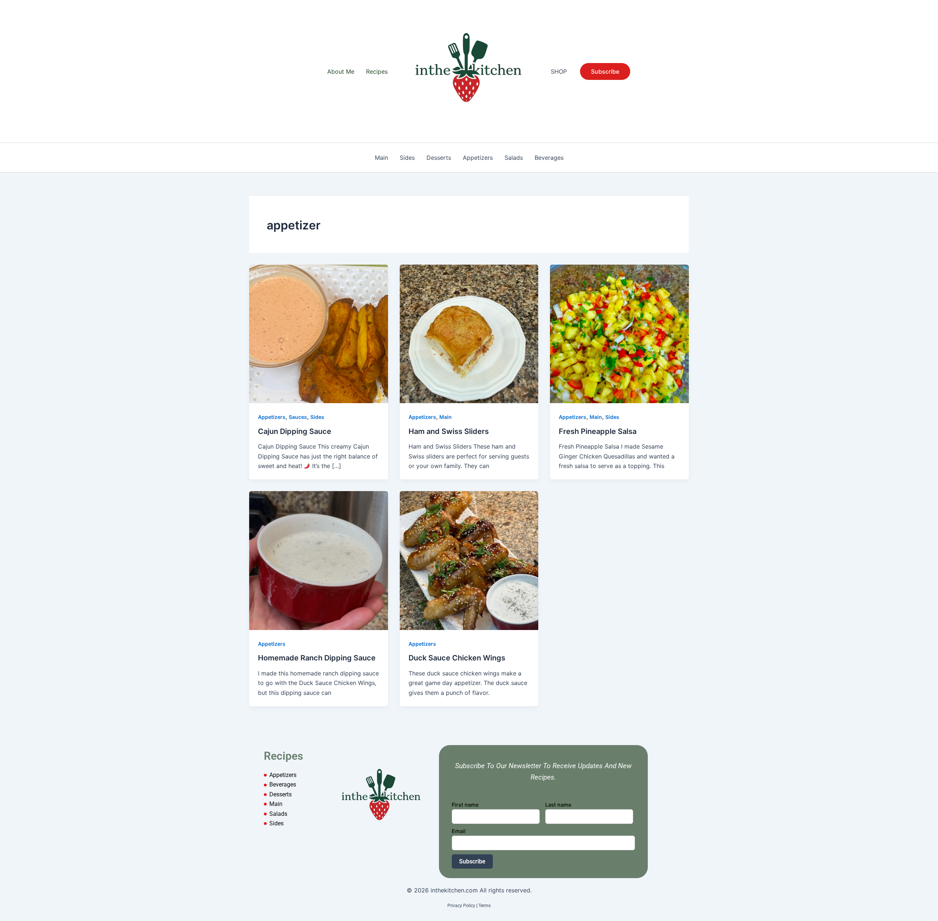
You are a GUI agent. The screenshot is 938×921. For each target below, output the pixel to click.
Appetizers (478, 157)
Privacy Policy (461, 905)
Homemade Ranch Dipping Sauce (317, 657)
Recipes (377, 71)
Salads (514, 157)
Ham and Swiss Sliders (449, 431)
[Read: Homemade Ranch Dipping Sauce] (318, 560)
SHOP (559, 71)
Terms (485, 905)
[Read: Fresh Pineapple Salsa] (619, 333)
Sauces (298, 417)
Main (381, 157)
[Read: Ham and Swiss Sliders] (469, 333)
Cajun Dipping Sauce (294, 431)
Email (459, 831)
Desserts (438, 157)
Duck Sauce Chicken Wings (457, 657)
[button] (605, 71)
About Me (340, 71)
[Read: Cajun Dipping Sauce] (318, 333)
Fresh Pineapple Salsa (597, 431)
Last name (558, 805)
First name (465, 805)
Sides (407, 157)
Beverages (549, 157)
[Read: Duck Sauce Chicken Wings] (469, 560)
